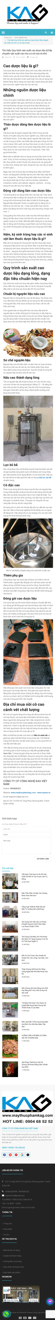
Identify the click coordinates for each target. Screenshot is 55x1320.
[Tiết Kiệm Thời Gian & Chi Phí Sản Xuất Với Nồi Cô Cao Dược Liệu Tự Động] (10, 881)
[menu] (3, 32)
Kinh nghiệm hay (21, 37)
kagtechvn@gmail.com (15, 1195)
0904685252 (24, 1192)
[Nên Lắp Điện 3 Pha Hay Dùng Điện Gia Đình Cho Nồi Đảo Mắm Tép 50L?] (10, 1026)
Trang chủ (8, 37)
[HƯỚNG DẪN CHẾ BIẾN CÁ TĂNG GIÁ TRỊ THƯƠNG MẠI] (10, 1046)
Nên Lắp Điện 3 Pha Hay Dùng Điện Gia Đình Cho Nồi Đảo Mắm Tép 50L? (35, 1024)
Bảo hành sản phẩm (11, 1272)
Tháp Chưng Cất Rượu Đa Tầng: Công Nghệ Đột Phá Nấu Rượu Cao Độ (35, 971)
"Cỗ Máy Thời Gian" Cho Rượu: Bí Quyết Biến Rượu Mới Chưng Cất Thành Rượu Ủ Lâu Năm (34, 1005)
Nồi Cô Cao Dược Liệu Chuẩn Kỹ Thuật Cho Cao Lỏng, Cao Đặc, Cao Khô (35, 957)
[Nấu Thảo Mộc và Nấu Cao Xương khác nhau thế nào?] (10, 897)
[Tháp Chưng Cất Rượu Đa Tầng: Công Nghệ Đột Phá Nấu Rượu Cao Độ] (10, 976)
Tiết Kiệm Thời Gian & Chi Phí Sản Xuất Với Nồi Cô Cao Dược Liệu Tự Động (34, 876)
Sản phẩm (7, 1229)
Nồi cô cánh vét (41, 735)
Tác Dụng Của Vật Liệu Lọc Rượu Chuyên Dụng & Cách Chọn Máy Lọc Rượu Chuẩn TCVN (34, 924)
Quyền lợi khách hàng (12, 1256)
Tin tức (6, 1235)
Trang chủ (7, 1223)
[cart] (52, 32)
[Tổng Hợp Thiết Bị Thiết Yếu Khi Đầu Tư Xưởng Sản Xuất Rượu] (10, 912)
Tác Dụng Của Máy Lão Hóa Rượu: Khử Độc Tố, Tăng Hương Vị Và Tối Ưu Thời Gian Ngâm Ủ (35, 939)
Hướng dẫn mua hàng (12, 1261)
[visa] (27, 1318)
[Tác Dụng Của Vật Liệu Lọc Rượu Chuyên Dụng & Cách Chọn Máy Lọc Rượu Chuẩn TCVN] (10, 927)
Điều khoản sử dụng (11, 1250)
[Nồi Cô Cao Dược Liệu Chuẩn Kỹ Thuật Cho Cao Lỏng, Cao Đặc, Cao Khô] (10, 959)
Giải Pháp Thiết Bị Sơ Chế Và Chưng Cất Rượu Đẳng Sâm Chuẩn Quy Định (35, 1064)
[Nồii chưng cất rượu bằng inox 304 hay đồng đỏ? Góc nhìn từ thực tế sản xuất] (10, 993)
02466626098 (11, 1192)
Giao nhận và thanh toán (13, 1267)
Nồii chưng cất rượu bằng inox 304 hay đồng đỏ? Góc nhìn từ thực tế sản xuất (35, 990)
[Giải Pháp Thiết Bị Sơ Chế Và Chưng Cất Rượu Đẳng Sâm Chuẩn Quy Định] (10, 1069)
